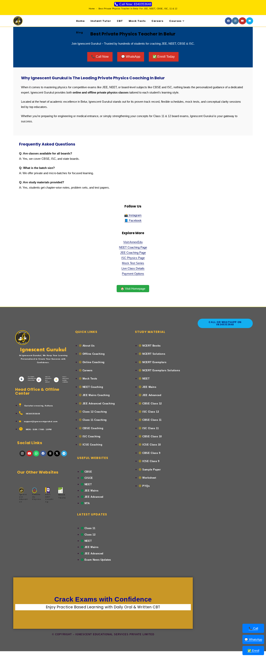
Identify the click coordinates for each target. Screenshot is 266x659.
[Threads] (50, 453)
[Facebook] (43, 453)
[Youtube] (242, 20)
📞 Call (253, 628)
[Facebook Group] (228, 20)
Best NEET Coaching (49, 498)
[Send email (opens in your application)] (249, 20)
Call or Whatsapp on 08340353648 (225, 323)
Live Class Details (133, 268)
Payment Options (133, 273)
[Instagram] (235, 20)
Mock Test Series (133, 263)
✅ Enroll (253, 650)
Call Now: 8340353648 (135, 4)
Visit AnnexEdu (133, 242)
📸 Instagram (133, 215)
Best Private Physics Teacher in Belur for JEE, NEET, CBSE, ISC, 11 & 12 (138, 8)
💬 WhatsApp (130, 56)
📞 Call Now (100, 56)
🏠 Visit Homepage (133, 288)
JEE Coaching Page (133, 252)
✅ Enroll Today (164, 56)
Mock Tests (62, 496)
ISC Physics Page (133, 257)
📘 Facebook (133, 220)
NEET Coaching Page (133, 247)
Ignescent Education (23, 498)
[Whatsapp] (36, 453)
